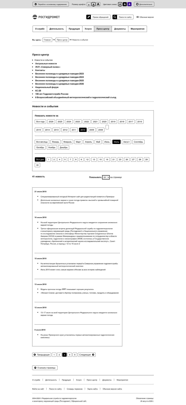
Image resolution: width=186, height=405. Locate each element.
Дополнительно (145, 4)
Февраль (67, 141)
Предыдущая (43, 354)
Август (126, 141)
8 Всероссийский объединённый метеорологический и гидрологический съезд (75, 97)
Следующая (85, 354)
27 (133, 159)
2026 (51, 121)
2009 (91, 129)
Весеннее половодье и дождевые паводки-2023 (59, 73)
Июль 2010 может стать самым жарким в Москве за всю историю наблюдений (73, 269)
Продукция (74, 28)
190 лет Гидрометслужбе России (51, 94)
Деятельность (56, 28)
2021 (95, 121)
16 (107, 159)
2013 (56, 129)
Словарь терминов (74, 389)
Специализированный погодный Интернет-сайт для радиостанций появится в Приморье (77, 196)
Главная (47, 39)
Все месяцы (42, 141)
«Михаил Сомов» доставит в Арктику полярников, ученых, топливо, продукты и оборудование (80, 292)
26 (127, 159)
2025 (60, 121)
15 (100, 159)
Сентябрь (138, 141)
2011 (74, 129)
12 (87, 159)
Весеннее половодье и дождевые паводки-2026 (59, 83)
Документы (120, 28)
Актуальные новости (46, 63)
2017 (131, 121)
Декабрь (64, 147)
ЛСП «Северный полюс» (47, 67)
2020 (104, 121)
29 (146, 159)
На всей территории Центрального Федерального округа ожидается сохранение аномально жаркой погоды (79, 223)
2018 (122, 121)
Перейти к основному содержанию (52, 4)
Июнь (107, 141)
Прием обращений (100, 17)
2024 (69, 121)
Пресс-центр (103, 28)
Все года (40, 121)
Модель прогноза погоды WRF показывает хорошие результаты (67, 289)
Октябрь (40, 147)
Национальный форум (46, 87)
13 (94, 159)
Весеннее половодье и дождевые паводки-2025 (59, 80)
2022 (86, 121)
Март (78, 141)
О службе (40, 28)
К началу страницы (46, 367)
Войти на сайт (38, 389)
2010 (83, 129)
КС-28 (38, 90)
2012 (65, 129)
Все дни (40, 159)
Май (98, 141)
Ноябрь (51, 147)
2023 (77, 121)
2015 (38, 129)
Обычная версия (147, 17)
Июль (116, 141)
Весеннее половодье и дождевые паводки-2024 (59, 77)
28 (140, 159)
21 (113, 159)
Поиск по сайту (125, 17)
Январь (55, 141)
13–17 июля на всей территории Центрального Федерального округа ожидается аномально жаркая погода (79, 313)
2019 (113, 121)
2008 (100, 129)
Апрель (88, 141)
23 (120, 159)
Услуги (88, 28)
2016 (139, 121)
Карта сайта (93, 389)
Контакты (40, 70)
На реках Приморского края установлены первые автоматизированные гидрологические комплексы (77, 336)
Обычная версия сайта (112, 389)
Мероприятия (137, 28)
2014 (47, 129)
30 (37, 165)
